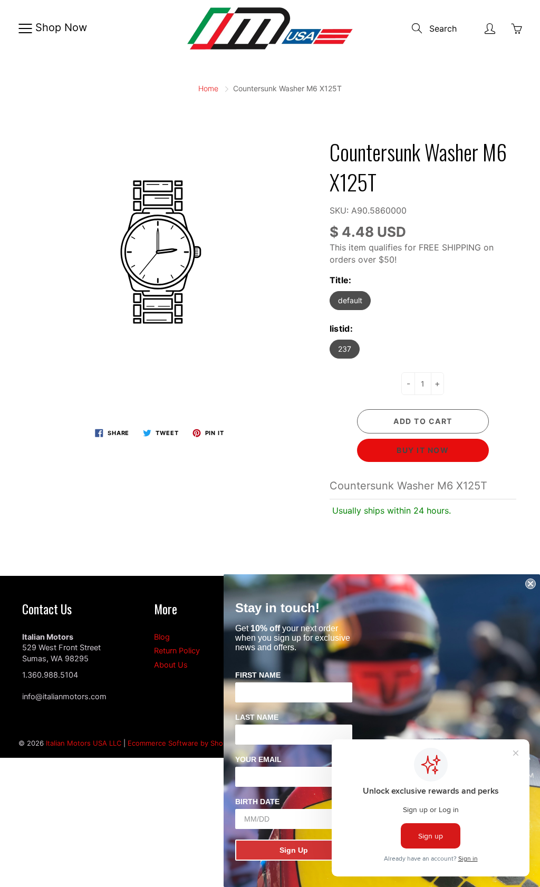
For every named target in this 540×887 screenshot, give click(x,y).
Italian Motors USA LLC (83, 743)
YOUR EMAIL (258, 759)
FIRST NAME (258, 675)
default (350, 300)
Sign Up (293, 850)
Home (208, 88)
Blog (162, 637)
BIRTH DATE (257, 801)
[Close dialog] (530, 584)
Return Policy (177, 650)
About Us (171, 665)
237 (344, 348)
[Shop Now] (25, 28)
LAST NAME (256, 717)
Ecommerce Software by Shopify (181, 743)
